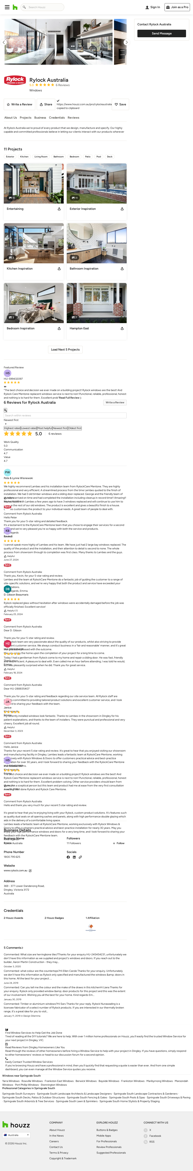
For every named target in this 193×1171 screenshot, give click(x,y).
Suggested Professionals (111, 1152)
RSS (152, 1141)
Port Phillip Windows (27, 1084)
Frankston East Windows (59, 1081)
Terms (53, 1152)
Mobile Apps (103, 1135)
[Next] (123, 42)
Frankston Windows (133, 1081)
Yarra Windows (11, 1081)
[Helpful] (5, 498)
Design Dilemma (31, 1016)
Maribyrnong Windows (159, 1081)
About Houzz (57, 1130)
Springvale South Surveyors (18, 1093)
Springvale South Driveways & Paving (168, 1097)
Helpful (11, 498)
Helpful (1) (12, 610)
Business (40, 117)
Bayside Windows (109, 1081)
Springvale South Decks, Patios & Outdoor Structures (33, 1097)
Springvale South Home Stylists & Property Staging (130, 1101)
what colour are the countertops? (40, 971)
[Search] (24, 7)
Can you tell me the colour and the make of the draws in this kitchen (60, 987)
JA (7, 702)
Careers (54, 1141)
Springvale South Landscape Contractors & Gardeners (146, 1093)
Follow (120, 843)
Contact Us (56, 1147)
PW (7, 472)
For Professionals (106, 1141)
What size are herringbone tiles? (39, 954)
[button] (7, 7)
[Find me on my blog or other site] (80, 857)
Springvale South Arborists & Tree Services (29, 1101)
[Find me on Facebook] (68, 857)
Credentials (57, 117)
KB (7, 531)
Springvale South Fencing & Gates (87, 1097)
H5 (8, 373)
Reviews (73, 117)
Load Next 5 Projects (65, 349)
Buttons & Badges (107, 1130)
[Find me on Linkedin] (74, 857)
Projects (25, 117)
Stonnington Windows (54, 1084)
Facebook (155, 1136)
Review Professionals (109, 1147)
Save (122, 104)
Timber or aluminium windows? (38, 1003)
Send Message (162, 33)
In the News (56, 1135)
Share (48, 104)
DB (8, 589)
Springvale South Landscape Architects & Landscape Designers (74, 1093)
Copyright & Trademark (63, 1158)
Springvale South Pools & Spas (127, 1097)
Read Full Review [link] (69, 397)
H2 (8, 643)
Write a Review (115, 402)
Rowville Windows (32, 1081)
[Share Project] (59, 209)
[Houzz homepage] (15, 7)
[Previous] (7, 42)
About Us (10, 117)
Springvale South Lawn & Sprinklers (77, 1101)
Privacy (64, 1152)
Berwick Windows (86, 1081)
